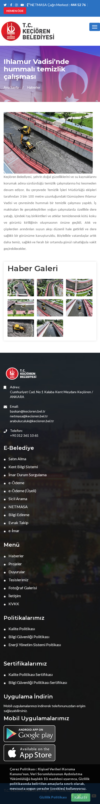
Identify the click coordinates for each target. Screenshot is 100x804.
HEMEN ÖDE (15, 11)
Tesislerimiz (18, 579)
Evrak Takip (18, 522)
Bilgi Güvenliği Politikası (28, 636)
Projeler (15, 563)
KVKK (13, 603)
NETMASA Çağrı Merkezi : (58, 5)
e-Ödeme (16, 482)
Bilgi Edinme (18, 514)
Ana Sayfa (11, 87)
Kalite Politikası (21, 628)
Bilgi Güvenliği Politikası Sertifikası (37, 682)
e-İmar (13, 530)
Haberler (33, 87)
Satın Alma (17, 458)
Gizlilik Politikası (53, 797)
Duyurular (16, 571)
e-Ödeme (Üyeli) (22, 490)
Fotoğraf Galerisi (22, 587)
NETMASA (18, 506)
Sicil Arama (17, 498)
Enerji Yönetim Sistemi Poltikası (34, 644)
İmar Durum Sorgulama (27, 474)
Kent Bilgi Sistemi (23, 466)
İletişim (14, 595)
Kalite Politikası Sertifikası (30, 674)
